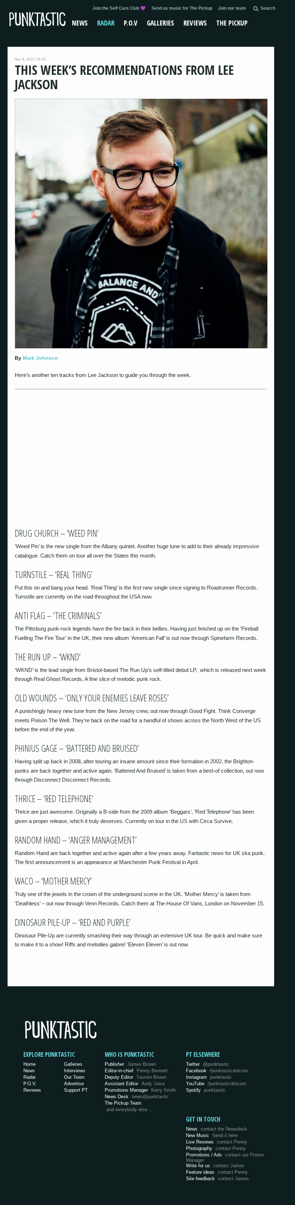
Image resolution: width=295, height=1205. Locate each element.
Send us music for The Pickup (181, 8)
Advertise (74, 1083)
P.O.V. (30, 1083)
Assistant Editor (135, 1083)
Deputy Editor (135, 1077)
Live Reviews (216, 1142)
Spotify (206, 1090)
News (80, 23)
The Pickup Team (123, 1103)
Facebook (217, 1070)
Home (29, 1064)
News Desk (137, 1096)
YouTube (216, 1083)
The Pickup (232, 23)
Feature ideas (217, 1172)
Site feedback (217, 1178)
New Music (211, 1135)
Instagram (209, 1077)
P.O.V (130, 23)
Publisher (130, 1064)
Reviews (195, 23)
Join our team (232, 8)
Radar (105, 23)
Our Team (74, 1077)
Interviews (74, 1070)
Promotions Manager (140, 1090)
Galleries (160, 23)
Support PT (76, 1090)
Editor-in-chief (136, 1070)
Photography (216, 1148)
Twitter (207, 1064)
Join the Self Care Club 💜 (119, 8)
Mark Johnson (40, 358)
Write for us (215, 1165)
